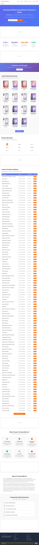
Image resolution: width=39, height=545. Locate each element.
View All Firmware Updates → (19, 413)
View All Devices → (19, 131)
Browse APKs (19, 69)
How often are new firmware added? (11, 515)
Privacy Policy (28, 536)
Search (30, 1)
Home (18, 1)
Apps (37, 1)
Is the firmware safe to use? (10, 505)
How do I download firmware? (10, 502)
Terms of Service (29, 538)
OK (36, 543)
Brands (21, 1)
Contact (34, 1)
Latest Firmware (25, 1)
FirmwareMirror (5, 1)
